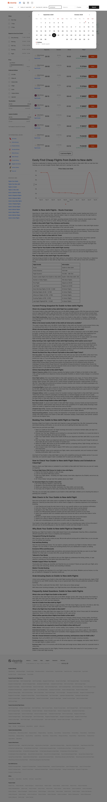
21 (37, 35)
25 (54, 35)
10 (49, 27)
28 (37, 39)
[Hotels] (24, 2)
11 (54, 27)
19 (58, 31)
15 (41, 31)
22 (41, 35)
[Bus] (28, 2)
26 (58, 35)
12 (58, 27)
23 (45, 35)
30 (45, 39)
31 (88, 39)
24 (50, 35)
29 (41, 39)
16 (45, 31)
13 (62, 27)
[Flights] (19, 2)
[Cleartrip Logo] (12, 3)
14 (37, 31)
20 (62, 31)
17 (49, 31)
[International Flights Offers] (32, 2)
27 (62, 35)
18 (54, 31)
